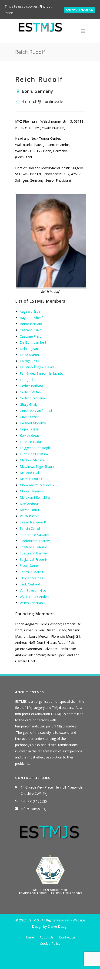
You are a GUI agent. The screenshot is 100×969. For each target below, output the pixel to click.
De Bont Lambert (33, 342)
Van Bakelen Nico (33, 590)
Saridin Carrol (30, 528)
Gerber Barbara (31, 386)
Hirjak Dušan (29, 429)
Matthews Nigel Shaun (37, 466)
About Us (46, 937)
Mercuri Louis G (31, 479)
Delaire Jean (29, 348)
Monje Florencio (32, 491)
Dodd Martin (29, 355)
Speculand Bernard (34, 553)
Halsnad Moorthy (33, 423)
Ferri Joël (26, 379)
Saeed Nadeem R (33, 522)
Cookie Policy (50, 943)
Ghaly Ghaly (28, 404)
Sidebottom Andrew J (36, 541)
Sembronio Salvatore (35, 535)
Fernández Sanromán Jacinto (41, 373)
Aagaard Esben (31, 311)
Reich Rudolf (29, 516)
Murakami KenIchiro (35, 497)
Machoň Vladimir (32, 460)
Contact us (67, 937)
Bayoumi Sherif (31, 317)
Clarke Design (58, 926)
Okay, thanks (79, 9)
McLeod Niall (30, 473)
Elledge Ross (29, 361)
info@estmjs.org (33, 808)
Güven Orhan (30, 417)
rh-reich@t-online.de (42, 101)
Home (29, 937)
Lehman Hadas (31, 442)
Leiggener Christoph (35, 448)
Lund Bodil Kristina (34, 454)
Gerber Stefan (30, 392)
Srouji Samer (29, 565)
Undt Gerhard (30, 584)
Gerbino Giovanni (33, 398)
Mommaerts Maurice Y (37, 485)
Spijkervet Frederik (33, 559)
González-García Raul (36, 410)
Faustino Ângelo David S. (38, 367)
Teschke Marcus (32, 572)
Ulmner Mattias (31, 578)
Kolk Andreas (30, 435)
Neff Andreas (30, 504)
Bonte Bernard (31, 324)
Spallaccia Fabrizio (33, 547)
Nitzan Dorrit (29, 510)
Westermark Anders (35, 596)
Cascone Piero (31, 336)
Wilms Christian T (33, 603)
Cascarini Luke (30, 330)
